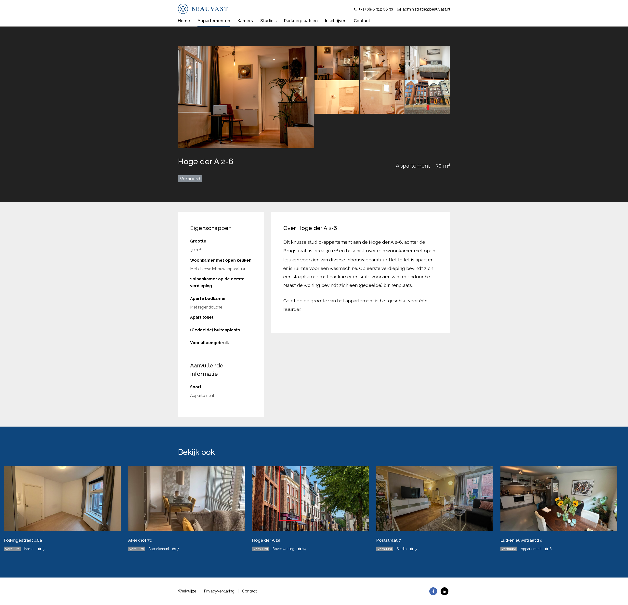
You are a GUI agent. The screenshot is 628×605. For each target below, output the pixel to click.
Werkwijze (187, 591)
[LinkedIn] (444, 591)
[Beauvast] (203, 12)
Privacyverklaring (219, 591)
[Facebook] (433, 591)
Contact (249, 591)
